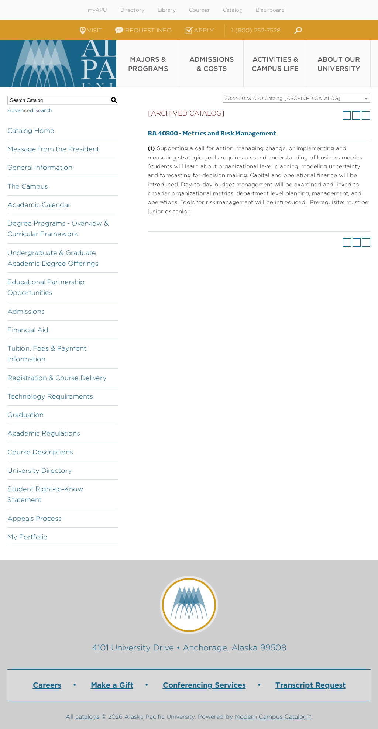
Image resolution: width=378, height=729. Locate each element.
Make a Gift (112, 685)
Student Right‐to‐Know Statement (45, 494)
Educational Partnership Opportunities (46, 287)
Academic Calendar (39, 205)
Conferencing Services (204, 685)
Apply (204, 30)
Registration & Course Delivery (57, 378)
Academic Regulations (43, 433)
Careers (47, 685)
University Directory (39, 470)
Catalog (233, 10)
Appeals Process (34, 518)
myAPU (97, 10)
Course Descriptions (40, 452)
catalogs (87, 716)
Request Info (148, 30)
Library (167, 10)
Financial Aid (27, 330)
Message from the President (53, 149)
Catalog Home (30, 130)
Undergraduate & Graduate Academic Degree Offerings (53, 258)
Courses (199, 10)
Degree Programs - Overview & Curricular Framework (58, 228)
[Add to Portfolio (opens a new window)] (347, 115)
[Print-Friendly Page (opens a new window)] (356, 115)
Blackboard (270, 10)
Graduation (25, 415)
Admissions (26, 311)
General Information (39, 167)
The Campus (27, 186)
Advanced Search (29, 110)
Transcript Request (310, 685)
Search (296, 30)
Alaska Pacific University (61, 63)
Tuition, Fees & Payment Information (46, 353)
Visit (94, 30)
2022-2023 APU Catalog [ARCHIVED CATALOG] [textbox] (282, 98)
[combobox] (296, 98)
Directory (132, 10)
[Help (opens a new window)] (366, 115)
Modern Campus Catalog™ (273, 716)
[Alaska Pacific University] (189, 604)
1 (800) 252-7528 (256, 30)
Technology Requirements (50, 396)
